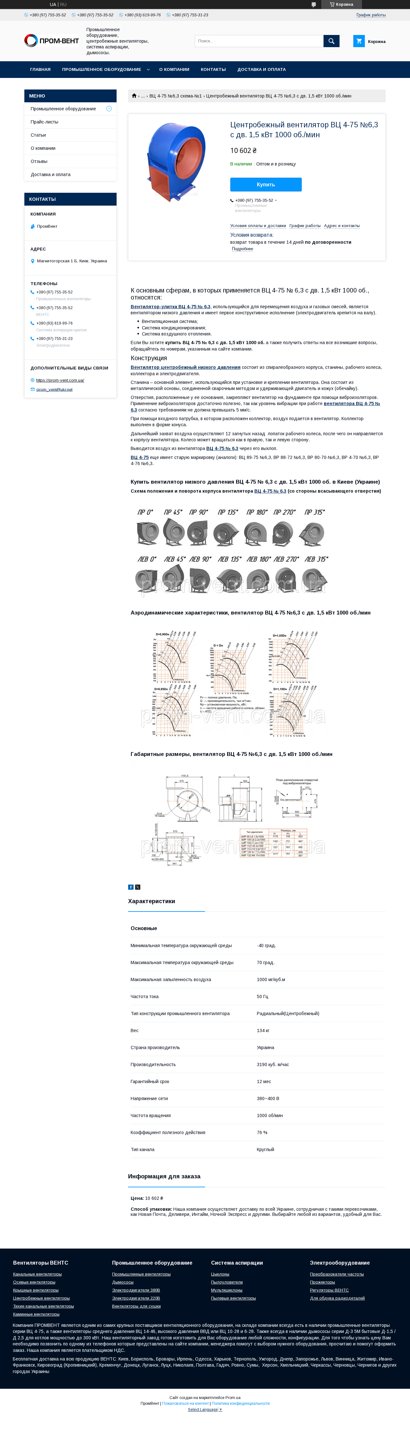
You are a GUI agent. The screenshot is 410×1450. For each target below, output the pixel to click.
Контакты (213, 69)
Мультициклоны (226, 1290)
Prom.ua (233, 1397)
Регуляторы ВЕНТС (329, 1290)
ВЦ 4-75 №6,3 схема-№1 (176, 95)
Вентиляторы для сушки (136, 1306)
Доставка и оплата (261, 69)
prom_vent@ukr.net (54, 389)
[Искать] (332, 41)
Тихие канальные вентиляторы (43, 1306)
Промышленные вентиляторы (141, 1274)
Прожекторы (322, 1282)
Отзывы (39, 161)
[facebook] (131, 888)
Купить (266, 184)
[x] (137, 888)
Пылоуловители (227, 1282)
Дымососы (123, 1282)
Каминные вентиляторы (36, 1314)
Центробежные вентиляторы (41, 1298)
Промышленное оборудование (101, 69)
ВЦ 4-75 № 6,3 (270, 491)
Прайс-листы (44, 121)
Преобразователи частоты (337, 1274)
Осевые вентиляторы (34, 1282)
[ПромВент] (51, 45)
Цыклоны (220, 1274)
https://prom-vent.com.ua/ (60, 380)
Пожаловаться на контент (185, 1403)
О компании (174, 69)
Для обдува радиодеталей (337, 1298)
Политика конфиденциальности (241, 1403)
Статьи (38, 135)
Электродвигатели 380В (136, 1290)
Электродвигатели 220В (136, 1298)
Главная (40, 69)
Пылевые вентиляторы (233, 1298)
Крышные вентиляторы (36, 1290)
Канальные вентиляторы (37, 1274)
